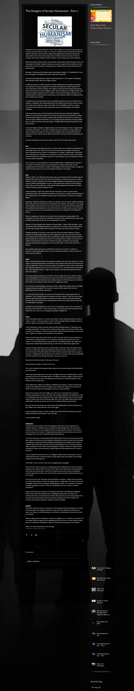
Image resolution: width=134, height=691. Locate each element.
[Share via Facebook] (26, 535)
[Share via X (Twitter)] (31, 535)
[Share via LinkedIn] (36, 535)
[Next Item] (109, 15)
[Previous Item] (94, 15)
